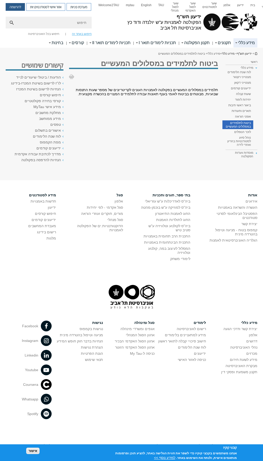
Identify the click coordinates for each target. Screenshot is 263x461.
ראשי (254, 62)
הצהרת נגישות (92, 347)
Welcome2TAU (108, 5)
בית (252, 5)
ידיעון (240, 5)
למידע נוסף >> (164, 458)
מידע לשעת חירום (243, 360)
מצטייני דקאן (242, 82)
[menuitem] (252, 7)
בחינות (57, 43)
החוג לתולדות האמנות (173, 220)
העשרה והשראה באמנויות (237, 207)
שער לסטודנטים (209, 5)
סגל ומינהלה (144, 323)
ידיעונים (200, 353)
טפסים (55, 124)
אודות (252, 195)
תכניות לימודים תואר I (157, 43)
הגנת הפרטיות (92, 353)
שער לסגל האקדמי (190, 7)
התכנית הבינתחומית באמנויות (167, 242)
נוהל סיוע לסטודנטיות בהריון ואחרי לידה (239, 141)
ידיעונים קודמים (241, 88)
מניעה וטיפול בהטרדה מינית (81, 335)
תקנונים (224, 43)
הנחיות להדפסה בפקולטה (41, 160)
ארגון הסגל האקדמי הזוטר (135, 347)
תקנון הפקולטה (197, 43)
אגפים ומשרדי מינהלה (137, 329)
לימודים (200, 323)
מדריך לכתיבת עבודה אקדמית (38, 154)
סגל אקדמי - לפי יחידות (105, 207)
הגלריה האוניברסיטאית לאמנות (233, 240)
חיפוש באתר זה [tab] (82, 34)
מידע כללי (246, 43)
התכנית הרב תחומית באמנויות (167, 236)
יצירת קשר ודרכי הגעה (240, 329)
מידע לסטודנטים (42, 195)
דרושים (251, 341)
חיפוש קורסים (50, 95)
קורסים (78, 43)
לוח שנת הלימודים (239, 72)
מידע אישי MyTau (47, 107)
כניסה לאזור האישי (192, 360)
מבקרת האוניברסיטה (241, 366)
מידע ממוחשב (50, 119)
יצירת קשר (249, 224)
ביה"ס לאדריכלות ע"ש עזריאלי (167, 201)
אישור (33, 451)
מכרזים (251, 353)
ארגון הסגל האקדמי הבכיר (135, 341)
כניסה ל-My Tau (142, 353)
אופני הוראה (243, 116)
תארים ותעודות (241, 111)
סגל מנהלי (115, 220)
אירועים (251, 201)
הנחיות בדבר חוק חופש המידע (80, 341)
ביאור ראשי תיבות (239, 105)
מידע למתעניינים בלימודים (185, 335)
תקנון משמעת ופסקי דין (239, 372)
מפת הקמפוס (50, 142)
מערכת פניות (78, 7)
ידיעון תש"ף (256, 53)
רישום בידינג (46, 232)
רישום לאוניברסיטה (191, 329)
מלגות (51, 238)
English (146, 5)
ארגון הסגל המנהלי (140, 335)
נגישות (97, 323)
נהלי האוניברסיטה (243, 347)
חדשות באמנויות (43, 201)
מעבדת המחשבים (42, 226)
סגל (120, 195)
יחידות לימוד (243, 99)
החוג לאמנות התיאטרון (172, 214)
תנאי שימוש (94, 360)
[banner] (131, 24)
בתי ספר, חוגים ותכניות (171, 195)
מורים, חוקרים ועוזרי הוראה (102, 214)
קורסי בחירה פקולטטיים (43, 101)
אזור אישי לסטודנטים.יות (45, 7)
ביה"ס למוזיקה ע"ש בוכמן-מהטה (165, 207)
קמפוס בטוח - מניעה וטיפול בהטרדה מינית (236, 232)
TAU (161, 5)
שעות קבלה (243, 94)
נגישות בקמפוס (91, 329)
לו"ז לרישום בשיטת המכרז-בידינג (36, 83)
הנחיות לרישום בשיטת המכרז (38, 89)
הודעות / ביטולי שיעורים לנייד (38, 77)
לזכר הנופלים (242, 132)
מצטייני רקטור (242, 77)
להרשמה (15, 7)
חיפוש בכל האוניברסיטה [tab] (43, 34)
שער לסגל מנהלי (175, 7)
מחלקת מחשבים (48, 113)
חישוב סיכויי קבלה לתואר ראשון (182, 341)
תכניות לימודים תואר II (111, 43)
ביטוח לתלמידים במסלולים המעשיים (238, 124)
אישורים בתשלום (48, 130)
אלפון (226, 5)
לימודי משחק (180, 259)
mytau (130, 5)
